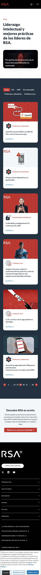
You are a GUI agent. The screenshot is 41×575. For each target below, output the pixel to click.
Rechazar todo (19, 572)
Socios (4, 509)
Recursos (6, 496)
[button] (33, 4)
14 (17, 385)
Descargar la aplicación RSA (16, 526)
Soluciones (7, 489)
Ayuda (4, 502)
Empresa (5, 516)
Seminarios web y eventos (13, 535)
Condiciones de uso (10, 547)
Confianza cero (30, 94)
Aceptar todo (32, 572)
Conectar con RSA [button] (13, 465)
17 (27, 385)
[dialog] (20, 562)
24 (33, 385)
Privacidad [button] (5, 572)
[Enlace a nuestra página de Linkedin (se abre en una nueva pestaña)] (8, 472)
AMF (18, 90)
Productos (6, 482)
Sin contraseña (28, 90)
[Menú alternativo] (38, 4)
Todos (6, 90)
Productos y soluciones (13, 94)
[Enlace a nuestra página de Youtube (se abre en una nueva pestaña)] (14, 472)
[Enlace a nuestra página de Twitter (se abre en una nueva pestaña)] (3, 472)
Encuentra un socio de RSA (13, 540)
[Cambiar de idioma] (31, 4)
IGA (12, 90)
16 (23, 385)
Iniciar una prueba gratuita (14, 531)
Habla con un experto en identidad (19, 430)
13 (14, 385)
